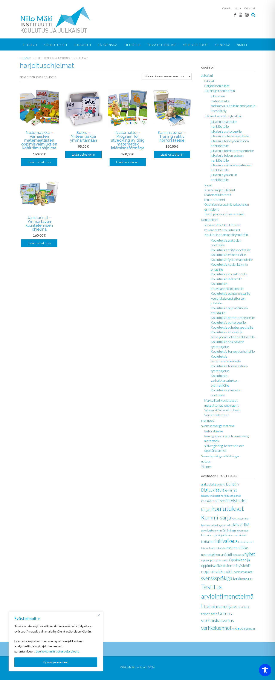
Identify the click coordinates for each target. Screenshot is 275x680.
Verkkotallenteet (216, 415)
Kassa (237, 8)
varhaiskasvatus (217, 620)
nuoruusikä (238, 554)
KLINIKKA (222, 45)
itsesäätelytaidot (232, 500)
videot (237, 628)
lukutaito (221, 548)
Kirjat (208, 185)
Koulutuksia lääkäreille (226, 279)
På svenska (107, 45)
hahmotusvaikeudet (210, 495)
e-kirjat (231, 490)
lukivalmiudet (246, 542)
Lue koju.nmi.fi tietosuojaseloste (57, 651)
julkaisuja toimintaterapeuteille (232, 151)
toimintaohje (244, 607)
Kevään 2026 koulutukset (222, 225)
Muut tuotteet (214, 200)
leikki (229, 525)
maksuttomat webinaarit (221, 405)
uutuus (206, 461)
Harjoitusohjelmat (216, 86)
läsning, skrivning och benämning (226, 436)
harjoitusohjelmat (231, 495)
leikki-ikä (241, 524)
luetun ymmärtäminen (221, 530)
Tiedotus (132, 45)
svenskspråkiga (216, 578)
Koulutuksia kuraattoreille (229, 274)
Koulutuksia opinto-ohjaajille (230, 293)
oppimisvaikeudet (217, 571)
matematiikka (220, 101)
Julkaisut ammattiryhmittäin (223, 116)
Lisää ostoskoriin (39, 162)
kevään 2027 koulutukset (222, 230)
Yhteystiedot (195, 45)
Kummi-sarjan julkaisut (219, 190)
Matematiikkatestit (217, 195)
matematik (211, 441)
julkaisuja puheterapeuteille (230, 136)
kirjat (206, 509)
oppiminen (221, 560)
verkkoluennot (216, 628)
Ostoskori (249, 8)
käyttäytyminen (240, 518)
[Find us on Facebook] (235, 14)
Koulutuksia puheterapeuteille (232, 327)
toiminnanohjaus (220, 606)
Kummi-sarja (216, 517)
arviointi (221, 484)
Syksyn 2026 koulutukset (222, 410)
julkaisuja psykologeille (226, 131)
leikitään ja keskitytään (213, 525)
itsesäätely (209, 501)
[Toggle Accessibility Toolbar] (265, 670)
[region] (56, 641)
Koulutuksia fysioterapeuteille (232, 260)
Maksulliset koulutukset (221, 400)
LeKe (204, 530)
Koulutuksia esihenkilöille (228, 255)
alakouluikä (209, 484)
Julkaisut (83, 45)
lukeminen (218, 96)
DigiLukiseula (213, 490)
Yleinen (206, 467)
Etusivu (30, 45)
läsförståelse (213, 431)
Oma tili (226, 8)
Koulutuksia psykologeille (228, 322)
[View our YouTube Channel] (240, 14)
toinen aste (209, 614)
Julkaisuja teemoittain (219, 91)
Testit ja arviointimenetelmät (224, 214)
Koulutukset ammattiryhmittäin (226, 235)
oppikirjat (207, 560)
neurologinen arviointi (216, 554)
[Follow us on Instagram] (247, 14)
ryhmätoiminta (243, 572)
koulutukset (227, 508)
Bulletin (232, 484)
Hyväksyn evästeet (56, 662)
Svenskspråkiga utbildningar (220, 456)
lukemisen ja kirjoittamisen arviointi (223, 535)
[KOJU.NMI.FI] (56, 20)
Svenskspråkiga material (218, 426)
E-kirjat (209, 81)
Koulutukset (55, 45)
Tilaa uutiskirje (161, 45)
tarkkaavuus (242, 578)
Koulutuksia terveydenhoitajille (233, 351)
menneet (207, 420)
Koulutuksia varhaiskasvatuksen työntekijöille (224, 380)
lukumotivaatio (208, 548)
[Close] (98, 615)
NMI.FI (242, 45)
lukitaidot (208, 541)
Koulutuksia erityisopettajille (231, 250)
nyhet (249, 554)
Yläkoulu (249, 628)
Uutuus (225, 613)
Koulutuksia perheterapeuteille (233, 318)
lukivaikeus (226, 541)
